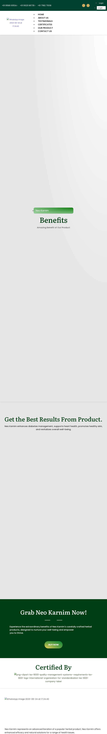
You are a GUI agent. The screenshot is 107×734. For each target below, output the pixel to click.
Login (101, 3)
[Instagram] (88, 5)
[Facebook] (83, 5)
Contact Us (45, 31)
